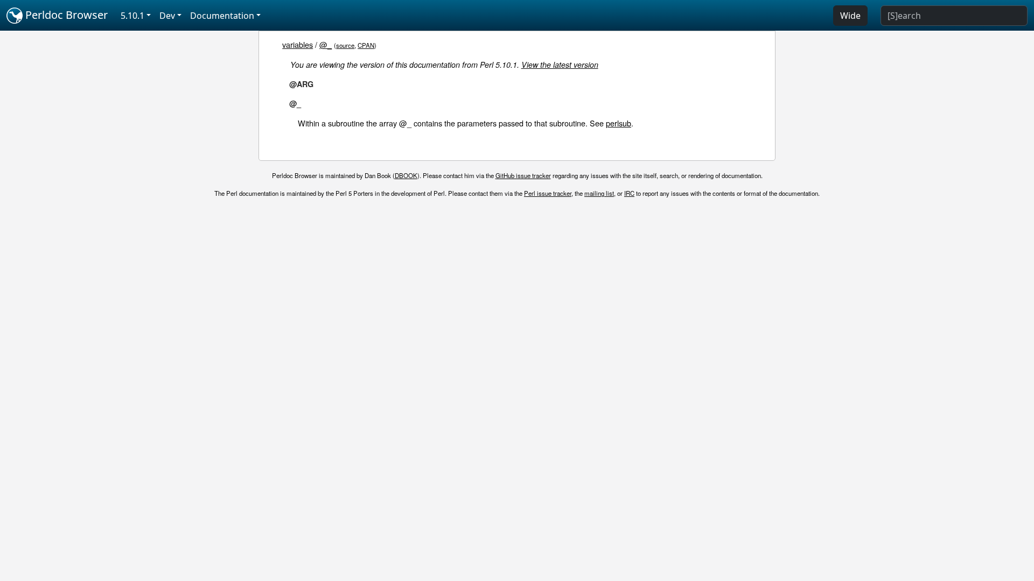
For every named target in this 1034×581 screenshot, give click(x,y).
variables (297, 44)
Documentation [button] (222, 16)
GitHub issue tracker (523, 175)
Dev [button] (167, 16)
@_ (325, 44)
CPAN (366, 45)
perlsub (618, 123)
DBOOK (406, 175)
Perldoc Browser (65, 15)
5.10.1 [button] (132, 16)
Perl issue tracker (547, 193)
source (345, 45)
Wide (850, 16)
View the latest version (559, 64)
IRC (629, 193)
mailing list (599, 193)
